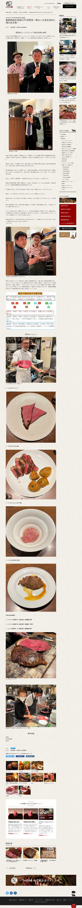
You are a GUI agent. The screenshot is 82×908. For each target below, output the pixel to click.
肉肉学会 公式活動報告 (22, 27)
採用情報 (59, 3)
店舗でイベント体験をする (67, 165)
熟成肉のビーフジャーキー (67, 187)
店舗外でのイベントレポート (68, 181)
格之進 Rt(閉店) (66, 171)
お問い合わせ (56, 7)
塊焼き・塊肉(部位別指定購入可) (12, 784)
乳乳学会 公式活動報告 (66, 146)
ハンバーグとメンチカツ (67, 140)
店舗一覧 (29, 7)
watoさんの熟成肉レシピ (67, 156)
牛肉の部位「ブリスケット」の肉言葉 (30, 860)
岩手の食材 (64, 160)
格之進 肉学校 (66, 167)
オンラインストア (69, 6)
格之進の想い (64, 158)
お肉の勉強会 (63, 134)
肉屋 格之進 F (66, 169)
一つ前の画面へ (12, 868)
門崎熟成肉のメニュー (12, 833)
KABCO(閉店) (66, 175)
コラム (48, 7)
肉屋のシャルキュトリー (67, 185)
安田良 (7, 737)
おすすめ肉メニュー (38, 7)
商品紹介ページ (64, 136)
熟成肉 (63, 183)
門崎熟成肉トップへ (31, 868)
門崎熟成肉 (13, 27)
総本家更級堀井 (9, 738)
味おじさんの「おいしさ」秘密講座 (69, 148)
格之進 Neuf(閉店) (66, 177)
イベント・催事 (65, 179)
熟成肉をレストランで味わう (68, 152)
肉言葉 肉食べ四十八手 (67, 154)
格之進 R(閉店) (66, 173)
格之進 (7, 740)
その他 (63, 189)
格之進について (20, 7)
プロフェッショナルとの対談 (68, 163)
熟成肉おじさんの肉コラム (67, 142)
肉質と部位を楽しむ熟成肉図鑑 (68, 150)
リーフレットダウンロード (49, 3)
